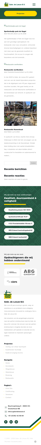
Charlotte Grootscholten (16, 72)
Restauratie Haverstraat (13, 129)
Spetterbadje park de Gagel (15, 31)
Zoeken (33, 163)
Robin (10, 132)
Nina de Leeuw (12, 33)
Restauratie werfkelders (13, 70)
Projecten (20, 13)
